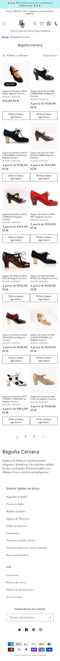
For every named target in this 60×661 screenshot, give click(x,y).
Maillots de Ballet (16, 511)
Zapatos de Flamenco (17, 518)
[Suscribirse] (49, 617)
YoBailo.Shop (25, 655)
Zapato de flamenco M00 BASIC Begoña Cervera (14, 92)
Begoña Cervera (20, 37)
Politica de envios (16, 582)
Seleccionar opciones (16, 116)
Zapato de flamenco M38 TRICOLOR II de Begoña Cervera (14, 337)
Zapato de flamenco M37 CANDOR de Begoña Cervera (14, 217)
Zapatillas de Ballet (17, 497)
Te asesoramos (14, 597)
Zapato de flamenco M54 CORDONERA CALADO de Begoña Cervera (14, 155)
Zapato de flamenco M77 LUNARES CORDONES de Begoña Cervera (14, 399)
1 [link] (17, 436)
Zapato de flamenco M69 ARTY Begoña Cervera (42, 215)
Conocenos (12, 575)
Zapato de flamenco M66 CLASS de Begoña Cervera (43, 397)
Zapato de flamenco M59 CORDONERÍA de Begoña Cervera (42, 94)
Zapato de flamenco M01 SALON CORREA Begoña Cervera (42, 155)
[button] (4, 23)
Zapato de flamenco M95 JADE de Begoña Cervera (14, 277)
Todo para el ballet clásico (20, 540)
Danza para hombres (17, 555)
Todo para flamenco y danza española (26, 547)
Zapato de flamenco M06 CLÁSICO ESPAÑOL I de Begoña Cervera (42, 337)
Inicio (5, 37)
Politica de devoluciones (19, 589)
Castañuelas (13, 533)
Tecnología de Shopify (38, 655)
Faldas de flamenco (16, 526)
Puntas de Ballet (15, 504)
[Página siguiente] (43, 436)
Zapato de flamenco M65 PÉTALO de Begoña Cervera (43, 277)
